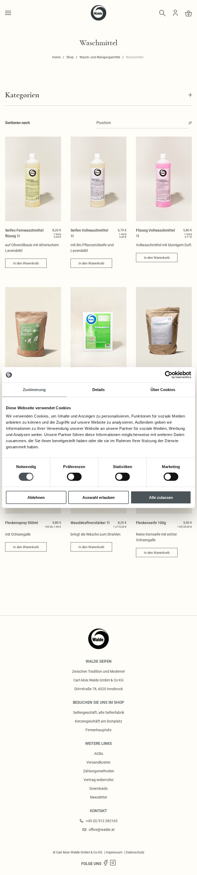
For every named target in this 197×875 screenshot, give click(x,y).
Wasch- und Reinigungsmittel (100, 57)
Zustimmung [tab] (34, 389)
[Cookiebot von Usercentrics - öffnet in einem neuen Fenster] (168, 375)
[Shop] (8, 13)
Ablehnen (36, 497)
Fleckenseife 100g (151, 523)
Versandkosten (98, 762)
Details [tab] (98, 389)
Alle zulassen (161, 497)
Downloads (98, 788)
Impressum (114, 852)
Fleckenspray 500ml (21, 523)
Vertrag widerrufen (99, 780)
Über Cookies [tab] (163, 389)
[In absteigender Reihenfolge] (190, 123)
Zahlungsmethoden (98, 771)
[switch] (74, 477)
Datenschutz (135, 852)
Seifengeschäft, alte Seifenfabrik (98, 712)
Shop (70, 57)
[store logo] (98, 19)
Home (56, 57)
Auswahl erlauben (98, 497)
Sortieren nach (17, 122)
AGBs (98, 754)
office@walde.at (102, 830)
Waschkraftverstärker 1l (90, 523)
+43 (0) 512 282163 (101, 821)
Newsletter (98, 797)
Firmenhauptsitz (98, 730)
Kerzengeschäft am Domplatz (98, 721)
